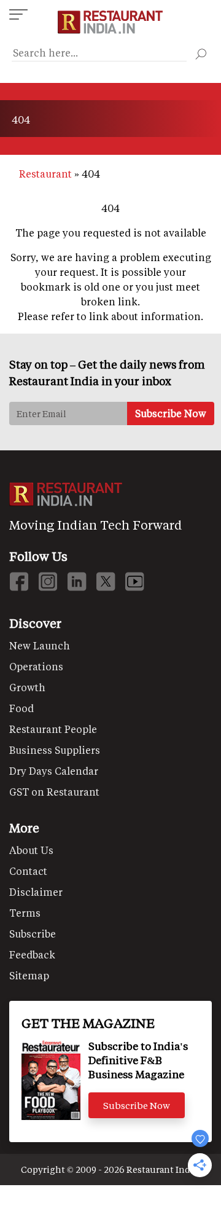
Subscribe (32, 933)
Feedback (32, 954)
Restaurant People (53, 729)
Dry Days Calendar (53, 770)
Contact (28, 870)
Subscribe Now (136, 1105)
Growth (27, 687)
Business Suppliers (54, 749)
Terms (25, 912)
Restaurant (45, 173)
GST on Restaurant (54, 791)
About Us (31, 850)
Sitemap (29, 975)
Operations (36, 666)
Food (21, 708)
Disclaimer (36, 891)
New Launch (39, 645)
